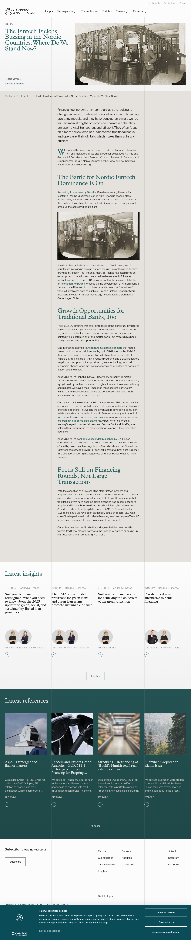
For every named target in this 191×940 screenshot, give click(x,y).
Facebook (173, 864)
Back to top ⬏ (105, 896)
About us (127, 857)
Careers (126, 851)
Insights (25, 96)
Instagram (173, 857)
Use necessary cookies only (166, 932)
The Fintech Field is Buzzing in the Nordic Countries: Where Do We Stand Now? (76, 96)
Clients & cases (106, 864)
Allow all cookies (166, 912)
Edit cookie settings (49, 931)
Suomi (183, 3)
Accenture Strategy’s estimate (104, 347)
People (102, 851)
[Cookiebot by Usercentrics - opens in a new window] (19, 934)
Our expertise (105, 857)
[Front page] (20, 11)
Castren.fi (10, 96)
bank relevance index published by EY (99, 438)
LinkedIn (172, 851)
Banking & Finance (14, 83)
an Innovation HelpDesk (71, 283)
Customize (164, 922)
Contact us (169, 3)
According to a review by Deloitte (76, 192)
